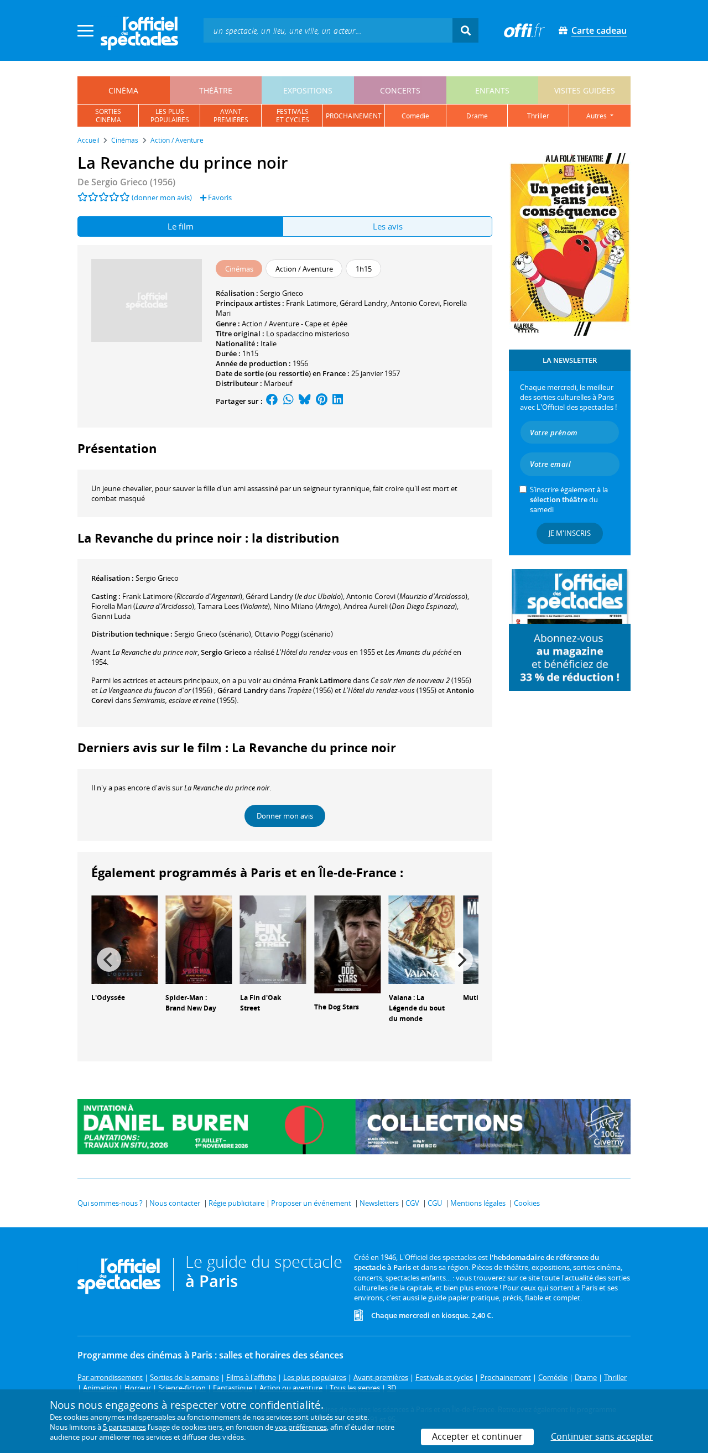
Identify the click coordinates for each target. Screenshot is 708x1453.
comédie (415, 116)
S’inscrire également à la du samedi (569, 499)
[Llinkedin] (338, 401)
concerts (400, 90)
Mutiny (475, 997)
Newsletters (379, 1203)
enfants (492, 90)
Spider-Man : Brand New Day (190, 1003)
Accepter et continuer (477, 1436)
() (182, 596)
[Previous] (109, 959)
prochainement (354, 116)
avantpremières (231, 115)
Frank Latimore (311, 303)
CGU (435, 1203)
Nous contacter (174, 1203)
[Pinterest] (321, 401)
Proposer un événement (311, 1203)
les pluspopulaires (169, 115)
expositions (307, 90)
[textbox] (328, 30)
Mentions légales (478, 1203)
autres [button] (597, 116)
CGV (412, 1203)
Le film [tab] (181, 226)
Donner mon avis (285, 816)
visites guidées (584, 90)
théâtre (215, 90)
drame (477, 116)
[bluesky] (305, 401)
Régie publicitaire (236, 1203)
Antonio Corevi (415, 303)
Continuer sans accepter (602, 1436)
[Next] (461, 959)
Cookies (527, 1203)
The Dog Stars (336, 1007)
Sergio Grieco (281, 293)
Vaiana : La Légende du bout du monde (417, 1008)
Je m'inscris (570, 533)
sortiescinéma (108, 115)
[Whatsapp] (288, 401)
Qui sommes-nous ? (110, 1203)
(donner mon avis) (162, 197)
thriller (538, 116)
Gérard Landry (363, 303)
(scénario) (212, 634)
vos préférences (301, 1427)
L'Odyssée (108, 997)
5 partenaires (124, 1427)
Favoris (219, 197)
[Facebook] (272, 401)
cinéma (123, 90)
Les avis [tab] (388, 226)
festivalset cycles (292, 115)
